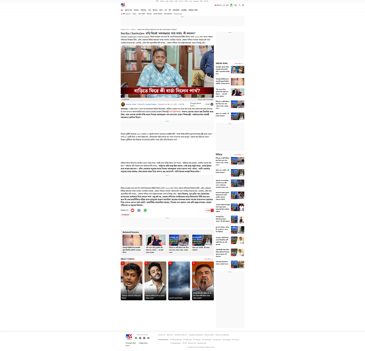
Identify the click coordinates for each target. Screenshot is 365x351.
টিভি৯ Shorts (126, 14)
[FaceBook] (136, 338)
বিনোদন (155, 10)
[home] (122, 10)
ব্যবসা (161, 10)
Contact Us (161, 335)
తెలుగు (171, 1)
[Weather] (224, 5)
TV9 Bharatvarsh (176, 340)
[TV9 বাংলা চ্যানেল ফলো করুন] (231, 5)
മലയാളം (195, 1)
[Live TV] (235, 5)
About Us (170, 335)
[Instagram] (144, 338)
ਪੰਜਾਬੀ (186, 1)
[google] (196, 104)
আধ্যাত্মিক (184, 10)
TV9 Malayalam (175, 343)
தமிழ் (190, 1)
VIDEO (134, 14)
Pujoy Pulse (178, 14)
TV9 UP (184, 343)
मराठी (176, 1)
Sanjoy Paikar (151, 104)
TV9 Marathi (187, 340)
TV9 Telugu (197, 340)
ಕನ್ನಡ (167, 1)
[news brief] (218, 5)
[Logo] (123, 5)
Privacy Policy (209, 335)
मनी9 (201, 1)
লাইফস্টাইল (176, 10)
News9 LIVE (192, 343)
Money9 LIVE (202, 343)
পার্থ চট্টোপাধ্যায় (175, 111)
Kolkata (133, 29)
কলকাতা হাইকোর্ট (158, 14)
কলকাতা (136, 10)
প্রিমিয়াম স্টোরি (193, 10)
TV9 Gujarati (216, 340)
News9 (162, 1)
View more (207, 259)
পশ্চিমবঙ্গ (143, 10)
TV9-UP (206, 1)
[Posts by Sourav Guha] (123, 104)
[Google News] (139, 210)
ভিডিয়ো (219, 154)
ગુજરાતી (181, 1)
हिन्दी (157, 1)
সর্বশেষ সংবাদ (221, 63)
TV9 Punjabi (226, 340)
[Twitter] (140, 338)
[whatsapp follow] (145, 210)
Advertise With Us (180, 335)
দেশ (165, 10)
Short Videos (127, 259)
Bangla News (125, 29)
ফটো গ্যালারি (141, 14)
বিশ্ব (170, 10)
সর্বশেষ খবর (128, 10)
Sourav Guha (131, 104)
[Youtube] (132, 210)
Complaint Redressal (195, 335)
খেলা (149, 10)
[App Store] (144, 344)
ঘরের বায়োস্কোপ (168, 14)
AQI (227, 5)
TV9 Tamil (235, 340)
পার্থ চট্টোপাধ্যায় (125, 215)
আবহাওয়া (149, 14)
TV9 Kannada (206, 340)
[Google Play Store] (131, 344)
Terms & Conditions (222, 335)
